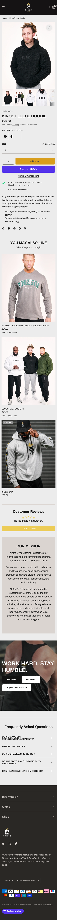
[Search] (49, 7)
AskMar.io (49, 904)
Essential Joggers (13, 409)
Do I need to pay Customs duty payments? (21, 762)
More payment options (28, 176)
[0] (53, 7)
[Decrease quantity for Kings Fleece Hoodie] (4, 161)
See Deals (11, 679)
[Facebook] (3, 228)
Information (10, 796)
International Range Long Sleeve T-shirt (25, 326)
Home (4, 18)
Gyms (6, 806)
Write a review (28, 528)
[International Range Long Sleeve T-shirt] (28, 288)
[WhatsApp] (20, 228)
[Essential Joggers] (28, 371)
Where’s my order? (14, 746)
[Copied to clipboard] (25, 228)
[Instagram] (12, 844)
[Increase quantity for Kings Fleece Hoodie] (12, 161)
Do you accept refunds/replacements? (18, 738)
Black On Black (5, 136)
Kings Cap (7, 492)
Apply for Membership (17, 687)
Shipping (15, 125)
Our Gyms (31, 679)
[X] (9, 228)
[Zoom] (49, 27)
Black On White (12, 136)
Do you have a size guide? (18, 754)
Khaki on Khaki (18, 136)
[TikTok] (18, 843)
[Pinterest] (15, 228)
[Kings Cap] (28, 454)
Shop (5, 816)
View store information (18, 190)
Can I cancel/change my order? (22, 771)
